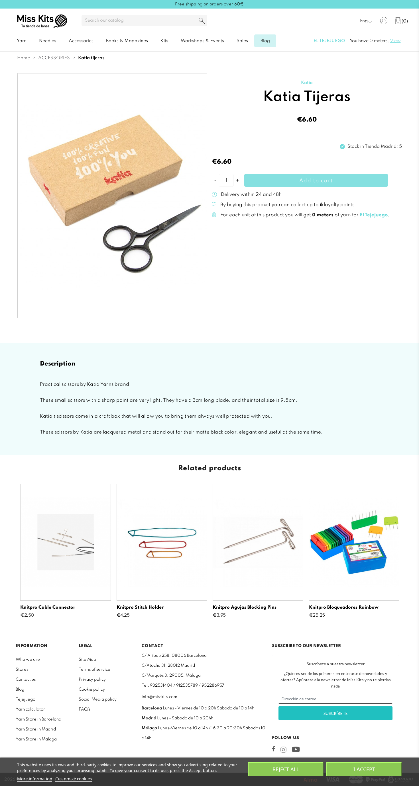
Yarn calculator (30, 709)
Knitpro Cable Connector (47, 607)
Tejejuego (25, 699)
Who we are (28, 660)
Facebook (273, 749)
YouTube (296, 749)
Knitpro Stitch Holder (140, 607)
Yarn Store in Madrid (36, 729)
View (395, 41)
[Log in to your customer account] (383, 20)
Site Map (87, 660)
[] (201, 21)
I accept (364, 769)
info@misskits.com (159, 697)
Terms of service (94, 670)
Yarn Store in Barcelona (38, 719)
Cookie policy (92, 689)
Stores (22, 670)
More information (34, 778)
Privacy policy (92, 680)
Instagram (283, 749)
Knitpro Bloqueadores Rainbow (344, 607)
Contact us (26, 680)
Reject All (285, 769)
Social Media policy (98, 699)
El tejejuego (329, 41)
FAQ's (84, 709)
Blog (20, 689)
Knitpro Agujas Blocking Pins (244, 607)
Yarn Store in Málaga (36, 739)
